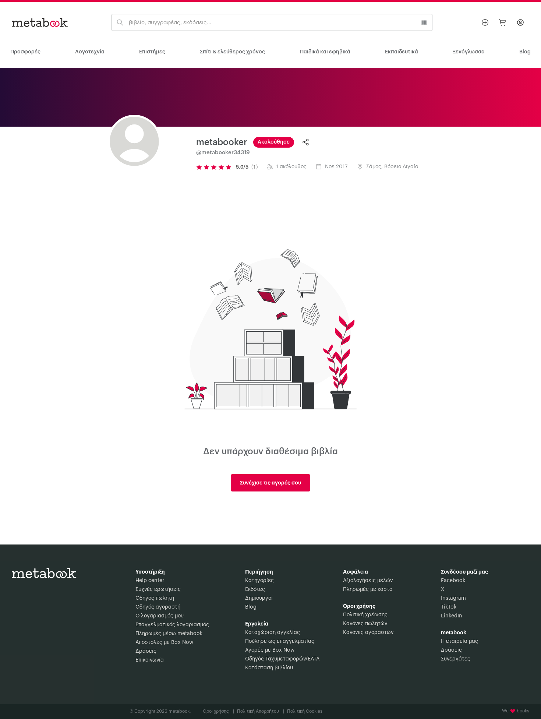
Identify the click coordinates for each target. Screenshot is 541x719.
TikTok (448, 607)
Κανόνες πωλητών (365, 623)
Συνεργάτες (455, 659)
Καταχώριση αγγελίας (272, 632)
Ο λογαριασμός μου (159, 615)
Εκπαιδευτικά (401, 51)
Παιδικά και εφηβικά (325, 51)
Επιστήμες (152, 51)
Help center (149, 580)
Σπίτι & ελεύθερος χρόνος (232, 51)
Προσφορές (25, 51)
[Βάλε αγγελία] (485, 22)
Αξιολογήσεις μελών (368, 580)
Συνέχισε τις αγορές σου (270, 482)
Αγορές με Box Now (269, 650)
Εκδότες (255, 589)
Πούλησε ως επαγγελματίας (279, 641)
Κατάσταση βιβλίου (269, 667)
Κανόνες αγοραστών (368, 632)
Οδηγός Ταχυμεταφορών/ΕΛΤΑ (282, 659)
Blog (251, 607)
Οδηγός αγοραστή (157, 607)
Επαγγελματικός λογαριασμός (172, 624)
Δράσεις (145, 651)
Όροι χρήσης (218, 711)
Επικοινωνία (149, 660)
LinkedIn (451, 615)
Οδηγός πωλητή (154, 598)
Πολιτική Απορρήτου (260, 711)
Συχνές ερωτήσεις (158, 589)
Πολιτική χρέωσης (365, 614)
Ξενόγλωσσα (469, 51)
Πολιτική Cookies (304, 711)
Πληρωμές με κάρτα (368, 589)
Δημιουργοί (259, 598)
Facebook (453, 580)
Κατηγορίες (259, 580)
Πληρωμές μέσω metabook (168, 633)
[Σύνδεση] (520, 22)
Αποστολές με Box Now (164, 642)
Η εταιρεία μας (459, 641)
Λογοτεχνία (90, 51)
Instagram (453, 598)
